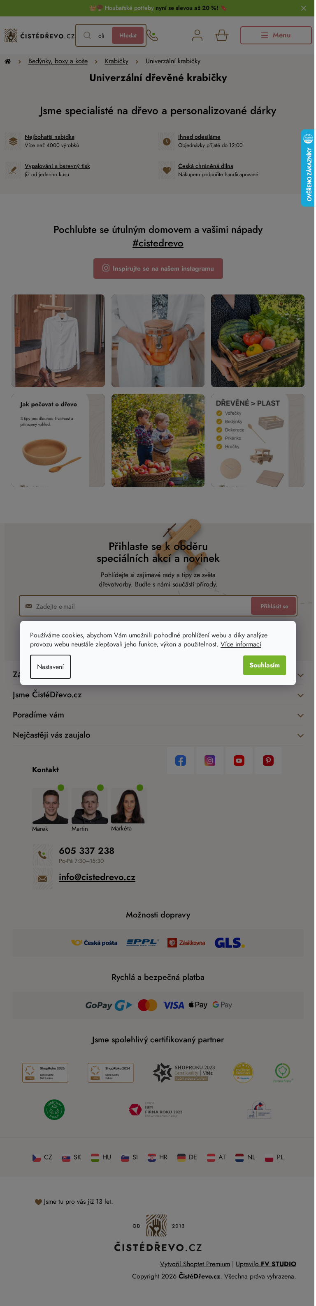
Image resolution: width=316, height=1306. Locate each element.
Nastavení (47, 666)
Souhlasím (261, 665)
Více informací (238, 644)
